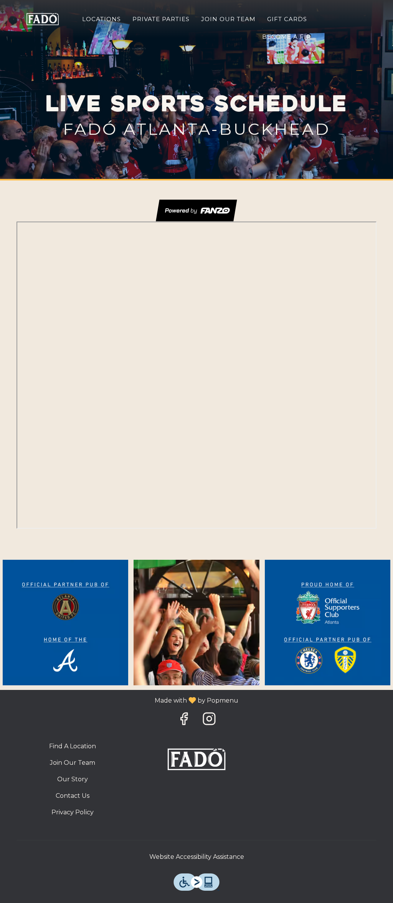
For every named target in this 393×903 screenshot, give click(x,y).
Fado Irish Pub (196, 759)
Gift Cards (287, 19)
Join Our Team (228, 19)
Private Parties (161, 19)
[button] (65, 622)
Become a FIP (286, 36)
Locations (101, 19)
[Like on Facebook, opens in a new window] (184, 721)
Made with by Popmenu (122, 700)
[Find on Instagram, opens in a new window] (209, 721)
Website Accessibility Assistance (196, 856)
